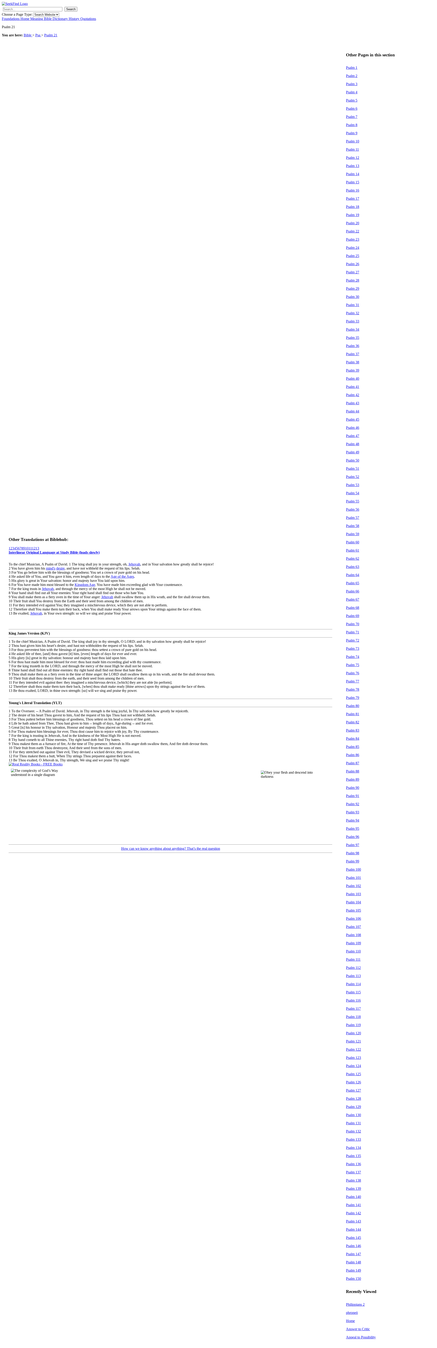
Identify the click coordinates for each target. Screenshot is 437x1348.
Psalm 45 (352, 419)
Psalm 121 (353, 1041)
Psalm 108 (353, 935)
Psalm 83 (352, 730)
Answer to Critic (358, 1329)
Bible (48, 19)
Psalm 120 (353, 1033)
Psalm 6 (351, 108)
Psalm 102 (353, 886)
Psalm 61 (352, 550)
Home (25, 19)
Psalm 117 (353, 1008)
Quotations (88, 19)
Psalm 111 (353, 959)
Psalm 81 (352, 714)
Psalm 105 (353, 910)
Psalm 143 (353, 1221)
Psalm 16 (352, 190)
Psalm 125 (353, 1074)
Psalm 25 (352, 256)
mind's (50, 568)
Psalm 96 (352, 837)
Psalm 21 (50, 35)
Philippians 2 (355, 1304)
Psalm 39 (352, 370)
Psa (38, 35)
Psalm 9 (351, 133)
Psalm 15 (352, 182)
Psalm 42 (352, 395)
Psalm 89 (352, 779)
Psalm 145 (353, 1238)
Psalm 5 (351, 100)
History (74, 19)
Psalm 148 (353, 1262)
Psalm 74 (352, 657)
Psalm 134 (353, 1148)
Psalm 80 (352, 706)
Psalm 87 (352, 763)
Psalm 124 (353, 1066)
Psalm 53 (352, 485)
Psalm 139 (353, 1188)
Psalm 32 (352, 313)
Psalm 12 (352, 158)
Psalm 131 (353, 1123)
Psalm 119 (353, 1025)
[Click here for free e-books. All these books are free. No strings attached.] (36, 764)
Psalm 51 (352, 468)
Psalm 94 (352, 820)
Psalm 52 (352, 477)
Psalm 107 (353, 927)
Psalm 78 (352, 689)
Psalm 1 (351, 68)
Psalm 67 (352, 599)
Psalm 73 (352, 648)
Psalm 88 (352, 771)
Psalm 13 (352, 166)
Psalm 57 (352, 518)
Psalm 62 (352, 558)
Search (71, 9)
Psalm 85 (352, 747)
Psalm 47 (352, 436)
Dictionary (61, 19)
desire (60, 568)
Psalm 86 (352, 755)
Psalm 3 (351, 84)
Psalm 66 (352, 591)
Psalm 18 (352, 207)
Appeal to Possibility (361, 1337)
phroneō (352, 1313)
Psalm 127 (353, 1090)
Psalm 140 (353, 1197)
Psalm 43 (352, 403)
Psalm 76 (352, 673)
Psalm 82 (352, 722)
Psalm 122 (353, 1049)
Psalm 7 (351, 117)
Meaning (37, 19)
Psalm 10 (352, 141)
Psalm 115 (353, 992)
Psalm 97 (352, 845)
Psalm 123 (353, 1058)
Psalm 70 (352, 624)
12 (34, 548)
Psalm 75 (352, 665)
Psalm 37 (352, 354)
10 (27, 548)
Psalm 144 (353, 1229)
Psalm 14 (352, 174)
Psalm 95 (352, 828)
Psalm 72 (352, 640)
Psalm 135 (353, 1156)
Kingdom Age (85, 585)
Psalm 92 (352, 804)
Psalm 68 (352, 608)
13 (37, 548)
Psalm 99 (352, 861)
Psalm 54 (352, 493)
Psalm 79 (352, 698)
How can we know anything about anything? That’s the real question (170, 848)
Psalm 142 (353, 1213)
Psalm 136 (353, 1164)
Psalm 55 (352, 501)
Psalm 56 (352, 509)
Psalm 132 (353, 1131)
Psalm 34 (352, 329)
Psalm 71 (352, 632)
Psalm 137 (353, 1172)
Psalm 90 (352, 788)
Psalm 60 (352, 542)
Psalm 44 (352, 411)
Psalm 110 (353, 951)
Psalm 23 (352, 239)
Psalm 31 (352, 305)
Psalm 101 (353, 878)
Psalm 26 (352, 264)
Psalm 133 (353, 1139)
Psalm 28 (352, 280)
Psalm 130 (353, 1115)
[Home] (15, 4)
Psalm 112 (353, 968)
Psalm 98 (352, 853)
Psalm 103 (353, 894)
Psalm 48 (352, 444)
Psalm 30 (352, 297)
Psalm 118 (353, 1017)
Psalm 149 (353, 1270)
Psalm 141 (353, 1205)
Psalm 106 (353, 918)
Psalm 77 (352, 681)
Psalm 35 (352, 338)
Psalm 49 (352, 452)
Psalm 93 (352, 812)
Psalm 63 (352, 567)
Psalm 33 (352, 321)
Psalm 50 (352, 460)
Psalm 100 (353, 869)
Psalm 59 (352, 534)
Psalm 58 (352, 526)
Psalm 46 (352, 428)
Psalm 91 (352, 796)
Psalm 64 (352, 575)
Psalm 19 (352, 215)
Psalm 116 (353, 1000)
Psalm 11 (352, 149)
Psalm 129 (353, 1107)
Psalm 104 (353, 902)
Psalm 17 (352, 198)
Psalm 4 (351, 92)
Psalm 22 (352, 231)
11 (30, 548)
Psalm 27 (352, 272)
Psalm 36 (352, 346)
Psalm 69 (352, 616)
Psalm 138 (353, 1180)
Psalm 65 (352, 583)
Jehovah (134, 564)
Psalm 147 (353, 1254)
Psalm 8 (351, 125)
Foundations (11, 19)
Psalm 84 (352, 738)
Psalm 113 (353, 976)
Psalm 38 (352, 362)
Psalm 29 (352, 288)
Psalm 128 (353, 1098)
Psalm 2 (351, 76)
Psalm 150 (353, 1278)
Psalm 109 (353, 943)
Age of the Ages (122, 576)
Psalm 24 (352, 248)
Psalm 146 (353, 1246)
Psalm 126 (353, 1082)
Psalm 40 (352, 378)
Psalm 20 (352, 223)
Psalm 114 (353, 984)
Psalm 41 (352, 387)
